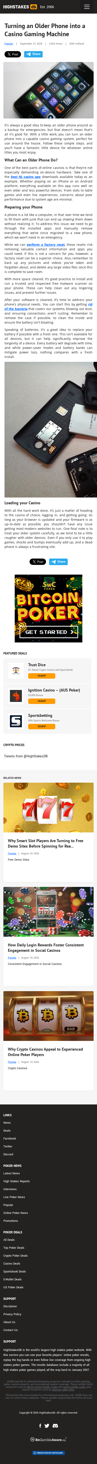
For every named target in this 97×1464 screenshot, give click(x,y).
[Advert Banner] (48, 608)
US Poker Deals (13, 1287)
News (7, 1122)
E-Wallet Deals (12, 1279)
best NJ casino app (26, 177)
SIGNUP (42, 675)
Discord (8, 1154)
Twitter (7, 1146)
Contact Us (10, 1330)
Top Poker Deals (13, 1247)
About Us (9, 1322)
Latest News (11, 1173)
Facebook (9, 1138)
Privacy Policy (12, 1314)
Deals (7, 1130)
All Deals (9, 1239)
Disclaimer (10, 1306)
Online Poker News (15, 1213)
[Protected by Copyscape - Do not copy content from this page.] (48, 1453)
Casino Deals (11, 1263)
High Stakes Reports (16, 1181)
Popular (9, 43)
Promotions (10, 1220)
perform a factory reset (46, 244)
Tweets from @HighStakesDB (26, 756)
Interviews (10, 1189)
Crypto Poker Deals (15, 1255)
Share (36, 54)
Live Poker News (14, 1197)
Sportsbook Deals (14, 1271)
